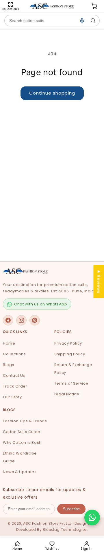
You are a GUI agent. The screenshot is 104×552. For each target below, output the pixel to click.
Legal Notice (66, 394)
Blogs (8, 365)
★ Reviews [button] (99, 281)
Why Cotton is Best (21, 442)
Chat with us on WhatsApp (40, 304)
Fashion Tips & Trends (25, 421)
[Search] (93, 20)
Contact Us (14, 375)
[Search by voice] (82, 21)
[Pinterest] (34, 320)
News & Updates (19, 472)
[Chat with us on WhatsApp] (92, 517)
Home (9, 343)
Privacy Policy (68, 343)
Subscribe (71, 509)
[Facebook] (8, 320)
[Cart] (94, 6)
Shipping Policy (69, 354)
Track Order (15, 386)
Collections (14, 354)
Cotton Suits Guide (21, 432)
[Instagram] (21, 320)
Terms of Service (71, 383)
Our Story (12, 397)
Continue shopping (52, 93)
